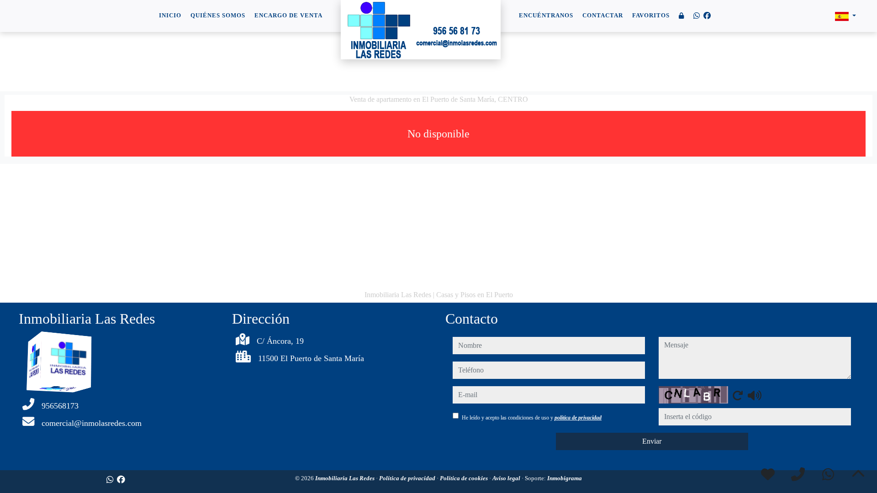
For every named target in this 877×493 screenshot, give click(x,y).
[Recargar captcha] (738, 395)
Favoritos (651, 15)
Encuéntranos (546, 15)
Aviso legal (507, 478)
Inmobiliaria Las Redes (345, 478)
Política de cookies (464, 478)
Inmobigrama (564, 478)
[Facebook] (707, 16)
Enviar (651, 441)
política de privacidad (578, 417)
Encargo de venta (288, 15)
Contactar (602, 15)
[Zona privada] (681, 16)
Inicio (170, 15)
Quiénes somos (217, 15)
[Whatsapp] (696, 16)
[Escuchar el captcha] (754, 395)
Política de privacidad (408, 478)
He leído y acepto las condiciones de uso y (532, 417)
